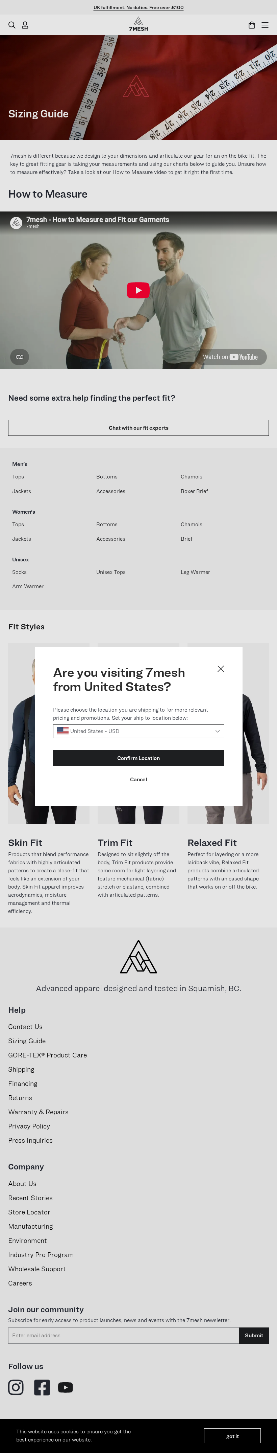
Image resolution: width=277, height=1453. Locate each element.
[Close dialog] (220, 668)
